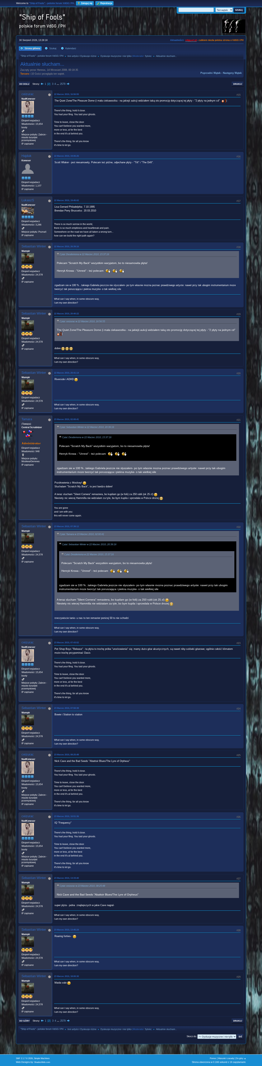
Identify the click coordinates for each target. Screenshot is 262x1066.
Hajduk (26, 156)
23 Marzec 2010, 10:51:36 (66, 816)
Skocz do (191, 1036)
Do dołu (24, 84)
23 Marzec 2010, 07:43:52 (66, 642)
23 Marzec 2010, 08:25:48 (66, 754)
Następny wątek (232, 73)
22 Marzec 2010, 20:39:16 (66, 246)
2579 (62, 83)
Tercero (24, 73)
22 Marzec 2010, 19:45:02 (66, 200)
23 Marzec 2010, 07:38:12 (66, 526)
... (58, 83)
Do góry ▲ (241, 1058)
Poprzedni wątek (210, 73)
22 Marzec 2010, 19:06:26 (66, 156)
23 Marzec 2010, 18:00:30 (66, 976)
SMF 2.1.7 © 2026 (24, 1058)
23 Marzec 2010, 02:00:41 (66, 419)
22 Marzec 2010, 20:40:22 (66, 313)
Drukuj (237, 84)
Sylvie (148, 56)
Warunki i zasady (226, 1058)
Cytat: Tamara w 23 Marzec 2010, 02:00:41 (82, 534)
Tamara (26, 419)
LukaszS (27, 200)
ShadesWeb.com (42, 1062)
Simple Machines (42, 1058)
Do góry (24, 1021)
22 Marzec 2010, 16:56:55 (66, 94)
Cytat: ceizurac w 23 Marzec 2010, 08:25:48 (82, 886)
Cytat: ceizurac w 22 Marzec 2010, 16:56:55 (82, 321)
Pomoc (213, 1058)
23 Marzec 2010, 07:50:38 (66, 708)
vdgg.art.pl (191, 40)
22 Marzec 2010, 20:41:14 (66, 373)
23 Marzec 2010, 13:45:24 (66, 930)
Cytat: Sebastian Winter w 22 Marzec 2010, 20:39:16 (87, 427)
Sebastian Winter (33, 246)
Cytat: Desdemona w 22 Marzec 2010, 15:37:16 (84, 254)
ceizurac (27, 94)
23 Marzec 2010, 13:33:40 (66, 878)
